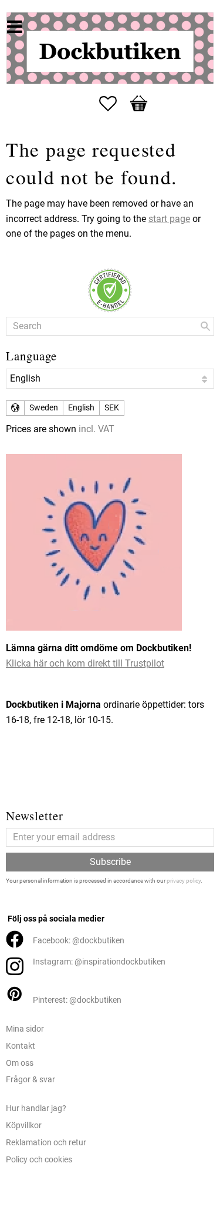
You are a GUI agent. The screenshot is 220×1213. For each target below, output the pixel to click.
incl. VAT (96, 429)
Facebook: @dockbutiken (78, 941)
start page (169, 218)
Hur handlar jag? (36, 1108)
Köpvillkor (24, 1126)
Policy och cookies (39, 1160)
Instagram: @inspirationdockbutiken (99, 962)
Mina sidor (25, 1029)
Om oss (19, 1063)
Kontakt (20, 1046)
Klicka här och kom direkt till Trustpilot (85, 663)
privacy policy (184, 880)
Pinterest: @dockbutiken (77, 1000)
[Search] (205, 326)
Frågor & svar (30, 1080)
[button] (113, 103)
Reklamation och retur (46, 1143)
